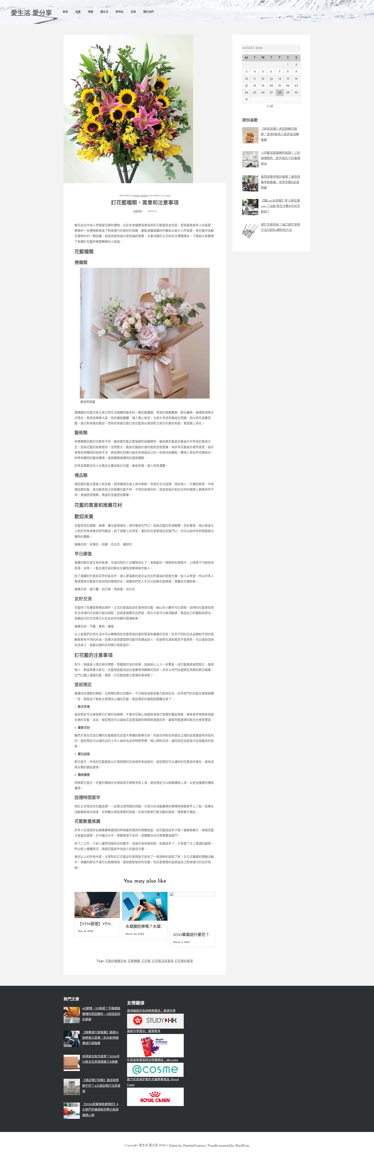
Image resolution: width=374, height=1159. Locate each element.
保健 (78, 12)
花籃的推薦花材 (115, 961)
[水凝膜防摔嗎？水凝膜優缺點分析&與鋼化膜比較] (145, 906)
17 (246, 85)
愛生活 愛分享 (31, 13)
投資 (133, 12)
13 (271, 78)
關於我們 (148, 12)
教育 (65, 12)
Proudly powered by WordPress (229, 1145)
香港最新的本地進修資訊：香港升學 (151, 1011)
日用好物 (137, 211)
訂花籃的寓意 (184, 961)
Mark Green (140, 196)
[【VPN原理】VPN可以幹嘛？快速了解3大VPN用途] (97, 905)
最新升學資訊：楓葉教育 (143, 1031)
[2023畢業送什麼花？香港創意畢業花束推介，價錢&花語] (192, 910)
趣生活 (104, 12)
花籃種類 (134, 961)
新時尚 (119, 12)
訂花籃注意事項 (162, 961)
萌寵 (90, 12)
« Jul (270, 105)
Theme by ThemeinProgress (187, 1145)
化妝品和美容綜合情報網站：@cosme (152, 1060)
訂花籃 (146, 961)
